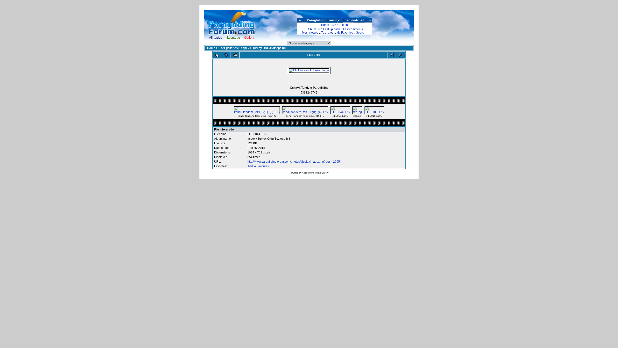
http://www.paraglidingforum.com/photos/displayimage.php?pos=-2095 (293, 161)
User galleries (228, 48)
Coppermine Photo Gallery (315, 173)
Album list (314, 29)
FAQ (334, 25)
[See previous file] (391, 55)
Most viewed (310, 32)
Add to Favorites (258, 166)
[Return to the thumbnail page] (217, 55)
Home (325, 25)
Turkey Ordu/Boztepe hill (269, 48)
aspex (245, 48)
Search (360, 32)
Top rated (327, 32)
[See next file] (400, 55)
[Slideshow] (235, 55)
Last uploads (331, 29)
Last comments (353, 29)
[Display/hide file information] (226, 55)
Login (344, 25)
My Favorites (345, 32)
